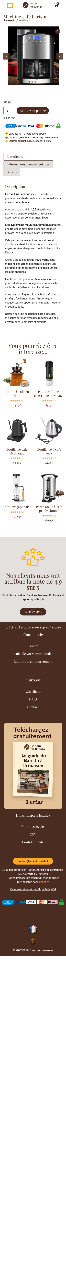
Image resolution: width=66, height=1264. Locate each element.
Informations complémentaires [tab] (28, 164)
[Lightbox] (57, 31)
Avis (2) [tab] (12, 172)
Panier (33, 646)
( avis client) (23, 20)
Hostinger (43, 882)
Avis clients (33, 691)
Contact (33, 707)
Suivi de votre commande (33, 653)
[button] (10, 5)
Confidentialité (33, 842)
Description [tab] (15, 156)
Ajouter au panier (33, 110)
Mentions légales (33, 826)
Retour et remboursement (33, 661)
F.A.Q (33, 699)
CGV (33, 834)
